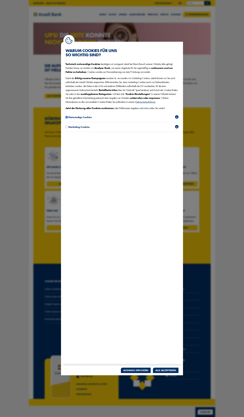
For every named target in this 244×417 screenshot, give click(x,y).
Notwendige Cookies (80, 117)
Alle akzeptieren (165, 370)
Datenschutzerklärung (145, 102)
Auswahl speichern (135, 370)
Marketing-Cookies (79, 127)
